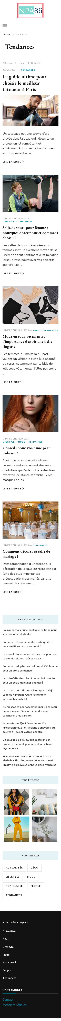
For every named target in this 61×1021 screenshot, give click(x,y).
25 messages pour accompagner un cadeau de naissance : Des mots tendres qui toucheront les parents (30, 711)
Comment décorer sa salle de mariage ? (26, 554)
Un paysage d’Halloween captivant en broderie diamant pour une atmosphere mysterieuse (27, 744)
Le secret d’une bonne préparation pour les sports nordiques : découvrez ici (29, 656)
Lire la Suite (12, 162)
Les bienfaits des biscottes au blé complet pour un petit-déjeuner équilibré (29, 681)
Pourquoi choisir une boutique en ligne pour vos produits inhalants (30, 632)
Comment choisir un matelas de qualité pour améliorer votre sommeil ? (27, 644)
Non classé (14, 886)
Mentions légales (14, 1005)
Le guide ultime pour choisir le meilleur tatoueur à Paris (25, 83)
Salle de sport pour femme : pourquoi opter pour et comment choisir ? (30, 232)
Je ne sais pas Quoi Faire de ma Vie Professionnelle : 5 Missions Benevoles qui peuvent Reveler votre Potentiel (29, 727)
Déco (34, 867)
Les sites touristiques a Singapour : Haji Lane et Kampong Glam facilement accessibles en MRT (28, 695)
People (35, 886)
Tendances (28, 70)
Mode (36, 330)
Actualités (14, 867)
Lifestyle (9, 221)
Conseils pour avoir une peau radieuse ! (27, 450)
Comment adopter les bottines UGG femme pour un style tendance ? (30, 668)
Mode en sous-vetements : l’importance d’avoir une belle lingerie (27, 341)
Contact (8, 1000)
